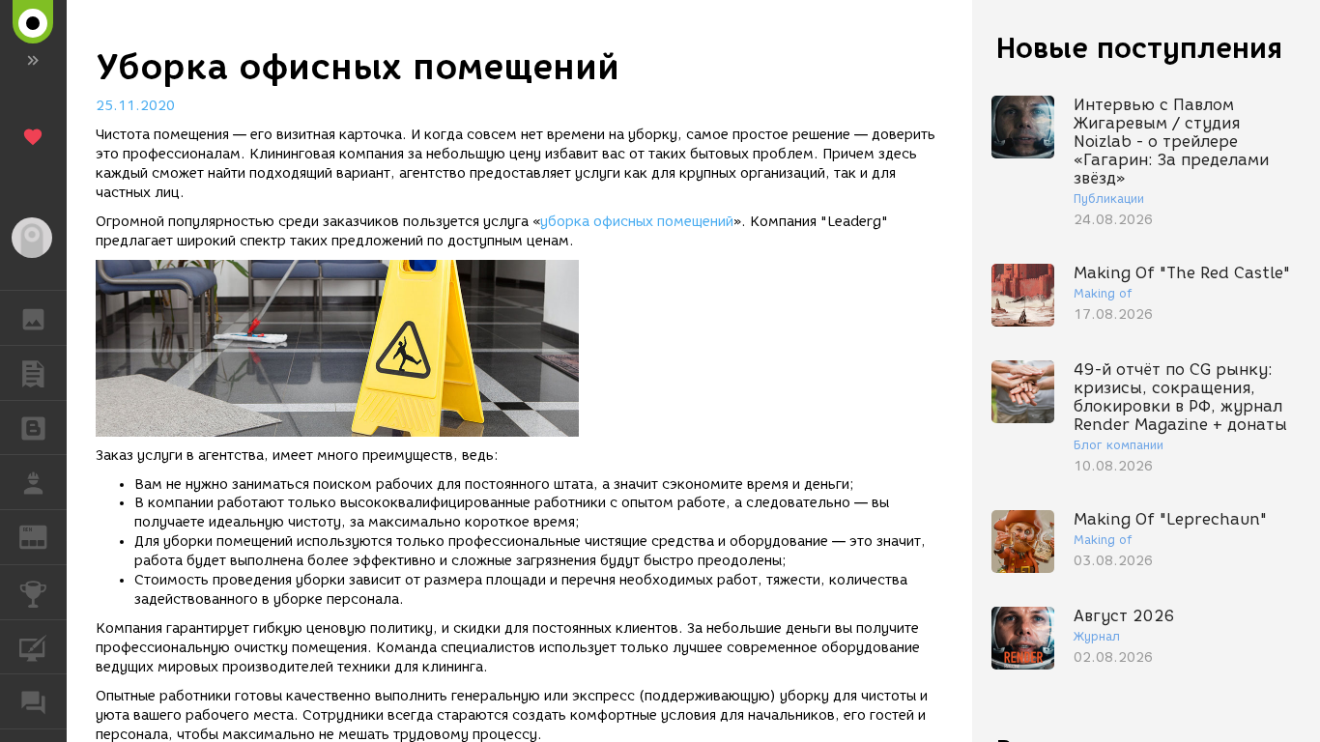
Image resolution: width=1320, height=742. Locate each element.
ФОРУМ (33, 701)
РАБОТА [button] (33, 482)
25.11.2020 (135, 106)
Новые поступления (1139, 48)
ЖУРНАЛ (45, 536)
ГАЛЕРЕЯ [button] (33, 318)
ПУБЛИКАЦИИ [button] (33, 373)
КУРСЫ (33, 647)
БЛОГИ (33, 428)
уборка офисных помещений (636, 222)
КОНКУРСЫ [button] (33, 592)
